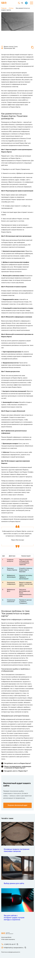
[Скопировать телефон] (22, 3)
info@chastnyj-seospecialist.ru (13, 947)
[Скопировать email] (25, 947)
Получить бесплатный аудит (17, 805)
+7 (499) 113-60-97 (10, 944)
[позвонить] (19, 3)
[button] (32, 48)
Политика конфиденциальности (10, 952)
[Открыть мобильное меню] (31, 3)
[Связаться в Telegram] (26, 3)
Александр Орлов (10, 40)
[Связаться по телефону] (32, 714)
